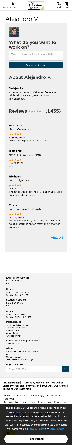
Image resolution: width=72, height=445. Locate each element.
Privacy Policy (37, 429)
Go (65, 369)
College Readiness (15, 327)
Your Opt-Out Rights (54, 385)
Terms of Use (57, 429)
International (12, 330)
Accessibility (12, 354)
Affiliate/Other (13, 336)
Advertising (12, 333)
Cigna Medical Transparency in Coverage (19, 358)
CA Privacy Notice (33, 382)
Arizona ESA (12, 343)
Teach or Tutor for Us (17, 325)
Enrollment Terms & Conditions (22, 351)
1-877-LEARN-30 (14, 280)
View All (57, 237)
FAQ (8, 283)
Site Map (25, 389)
